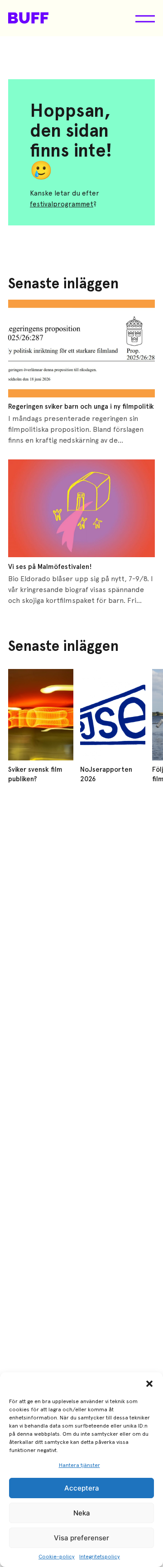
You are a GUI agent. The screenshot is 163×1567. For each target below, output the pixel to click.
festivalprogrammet (61, 204)
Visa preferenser (81, 1538)
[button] (149, 1383)
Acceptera (81, 1488)
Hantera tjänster (79, 1465)
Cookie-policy (56, 1556)
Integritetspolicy (99, 1556)
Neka (81, 1513)
